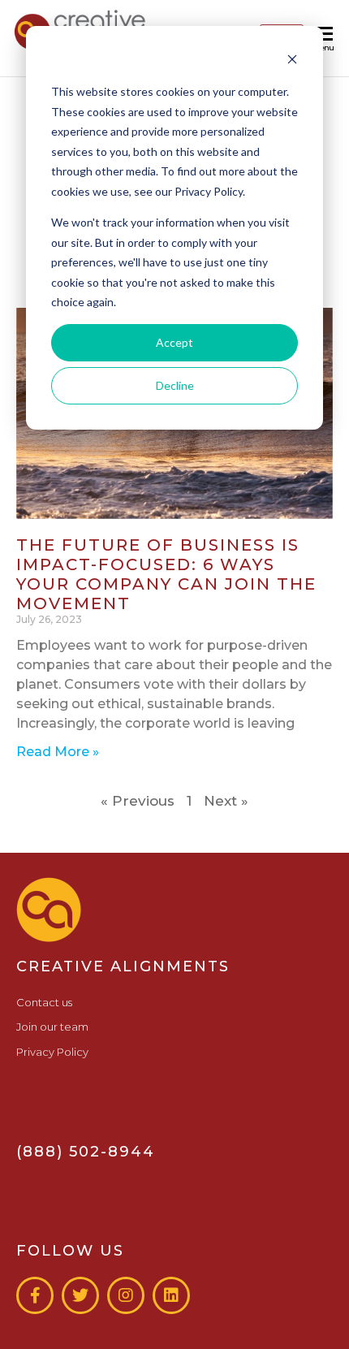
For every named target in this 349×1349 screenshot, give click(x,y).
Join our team (52, 1026)
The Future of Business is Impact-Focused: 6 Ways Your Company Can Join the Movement (166, 574)
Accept (174, 342)
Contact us (44, 1002)
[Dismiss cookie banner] (292, 61)
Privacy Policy (52, 1051)
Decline (175, 385)
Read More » (57, 751)
